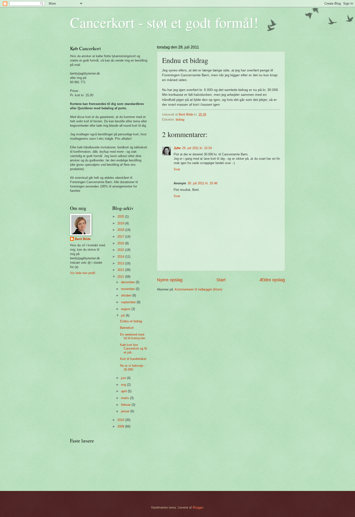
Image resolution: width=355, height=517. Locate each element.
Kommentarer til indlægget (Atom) (198, 289)
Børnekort (127, 328)
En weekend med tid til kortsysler (132, 336)
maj (124, 384)
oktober (126, 295)
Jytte (177, 148)
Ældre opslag (272, 279)
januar (125, 411)
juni (124, 378)
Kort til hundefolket (133, 359)
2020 (121, 216)
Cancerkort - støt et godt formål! (164, 22)
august (126, 309)
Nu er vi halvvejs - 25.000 (132, 367)
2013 (121, 263)
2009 (121, 426)
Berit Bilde (83, 239)
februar (126, 405)
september (129, 302)
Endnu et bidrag (131, 321)
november (128, 289)
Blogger (198, 507)
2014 (121, 256)
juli (123, 315)
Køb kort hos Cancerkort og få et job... (133, 348)
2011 (121, 276)
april (124, 391)
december (128, 282)
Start (221, 279)
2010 (121, 420)
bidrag (180, 119)
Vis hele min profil (82, 273)
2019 (121, 223)
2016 (121, 243)
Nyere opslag (170, 279)
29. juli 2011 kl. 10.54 (197, 148)
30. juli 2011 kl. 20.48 (202, 183)
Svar (177, 169)
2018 (121, 230)
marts (125, 398)
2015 (121, 250)
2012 (121, 270)
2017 (121, 236)
